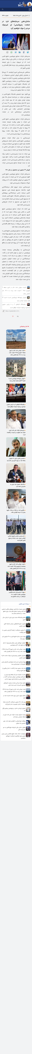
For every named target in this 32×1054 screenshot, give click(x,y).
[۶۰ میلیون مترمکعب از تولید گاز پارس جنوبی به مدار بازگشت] (28, 631)
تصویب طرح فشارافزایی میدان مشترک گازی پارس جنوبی (14, 625)
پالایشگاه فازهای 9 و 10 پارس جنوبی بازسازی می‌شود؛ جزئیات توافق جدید (16, 406)
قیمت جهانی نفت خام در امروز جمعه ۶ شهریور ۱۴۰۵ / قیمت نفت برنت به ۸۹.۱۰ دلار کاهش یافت (16, 290)
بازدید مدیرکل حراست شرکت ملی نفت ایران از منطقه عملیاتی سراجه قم (14, 716)
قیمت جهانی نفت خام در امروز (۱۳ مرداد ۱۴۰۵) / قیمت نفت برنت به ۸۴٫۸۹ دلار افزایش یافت (13, 650)
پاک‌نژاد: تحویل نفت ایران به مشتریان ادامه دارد (17, 485)
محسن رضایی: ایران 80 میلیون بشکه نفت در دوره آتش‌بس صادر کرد (16, 459)
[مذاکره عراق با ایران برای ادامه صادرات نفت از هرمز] (28, 697)
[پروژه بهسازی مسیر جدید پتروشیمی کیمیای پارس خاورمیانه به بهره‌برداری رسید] (28, 663)
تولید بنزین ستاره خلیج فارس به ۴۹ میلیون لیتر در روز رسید (13, 638)
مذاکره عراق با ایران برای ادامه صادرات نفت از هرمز (14, 697)
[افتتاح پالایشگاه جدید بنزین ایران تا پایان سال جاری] (28, 618)
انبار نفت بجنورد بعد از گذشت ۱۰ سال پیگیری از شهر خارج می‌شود (13, 669)
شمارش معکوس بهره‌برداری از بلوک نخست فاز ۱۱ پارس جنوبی (13, 657)
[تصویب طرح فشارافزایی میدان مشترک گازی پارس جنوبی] (28, 625)
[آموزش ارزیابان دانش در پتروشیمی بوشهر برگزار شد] (28, 709)
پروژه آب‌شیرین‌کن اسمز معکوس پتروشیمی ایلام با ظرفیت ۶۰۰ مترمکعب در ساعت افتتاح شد (17, 594)
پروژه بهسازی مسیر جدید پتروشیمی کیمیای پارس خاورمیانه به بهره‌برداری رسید (13, 663)
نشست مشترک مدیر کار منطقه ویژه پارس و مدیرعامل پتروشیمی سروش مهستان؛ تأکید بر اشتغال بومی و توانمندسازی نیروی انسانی (14, 677)
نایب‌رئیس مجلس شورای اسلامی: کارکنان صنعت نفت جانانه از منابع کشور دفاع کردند (16, 538)
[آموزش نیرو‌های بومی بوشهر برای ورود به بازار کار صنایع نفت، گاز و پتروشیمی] (28, 644)
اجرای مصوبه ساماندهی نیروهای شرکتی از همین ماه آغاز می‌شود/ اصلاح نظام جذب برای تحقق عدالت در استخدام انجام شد (13, 611)
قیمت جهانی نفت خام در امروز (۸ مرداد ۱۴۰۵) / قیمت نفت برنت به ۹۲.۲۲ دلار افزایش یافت (13, 690)
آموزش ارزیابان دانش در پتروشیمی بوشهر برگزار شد (13, 710)
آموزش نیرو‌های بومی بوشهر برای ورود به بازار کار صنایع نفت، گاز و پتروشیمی (14, 644)
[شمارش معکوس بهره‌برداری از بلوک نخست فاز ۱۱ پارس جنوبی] (28, 657)
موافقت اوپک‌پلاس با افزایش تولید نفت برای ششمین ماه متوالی (14, 722)
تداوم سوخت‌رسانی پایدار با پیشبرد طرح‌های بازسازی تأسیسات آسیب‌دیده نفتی (14, 684)
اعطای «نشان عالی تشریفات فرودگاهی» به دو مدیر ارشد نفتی (14, 729)
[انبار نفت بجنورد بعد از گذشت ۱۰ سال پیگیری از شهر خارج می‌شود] (28, 669)
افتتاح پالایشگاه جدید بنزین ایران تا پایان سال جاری (14, 619)
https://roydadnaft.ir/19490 (10, 311)
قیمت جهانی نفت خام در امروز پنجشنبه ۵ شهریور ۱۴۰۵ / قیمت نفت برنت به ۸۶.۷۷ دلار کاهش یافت (16, 566)
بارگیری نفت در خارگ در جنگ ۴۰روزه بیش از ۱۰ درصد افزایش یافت (16, 511)
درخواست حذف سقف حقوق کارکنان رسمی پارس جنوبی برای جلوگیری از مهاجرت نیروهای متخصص (13, 736)
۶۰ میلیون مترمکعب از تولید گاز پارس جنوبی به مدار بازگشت (13, 631)
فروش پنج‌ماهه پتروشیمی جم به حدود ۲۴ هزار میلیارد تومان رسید (17, 380)
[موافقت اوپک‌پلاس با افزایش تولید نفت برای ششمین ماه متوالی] (28, 722)
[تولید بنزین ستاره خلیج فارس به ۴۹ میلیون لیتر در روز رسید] (28, 638)
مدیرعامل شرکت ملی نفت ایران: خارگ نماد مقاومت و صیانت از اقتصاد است (16, 432)
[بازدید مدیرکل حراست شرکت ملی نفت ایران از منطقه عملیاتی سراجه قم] (28, 716)
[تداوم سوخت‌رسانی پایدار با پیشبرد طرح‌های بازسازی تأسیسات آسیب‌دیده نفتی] (28, 684)
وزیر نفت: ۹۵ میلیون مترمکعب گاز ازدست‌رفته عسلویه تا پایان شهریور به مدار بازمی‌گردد (14, 703)
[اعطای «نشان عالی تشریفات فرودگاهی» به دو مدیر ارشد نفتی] (28, 728)
